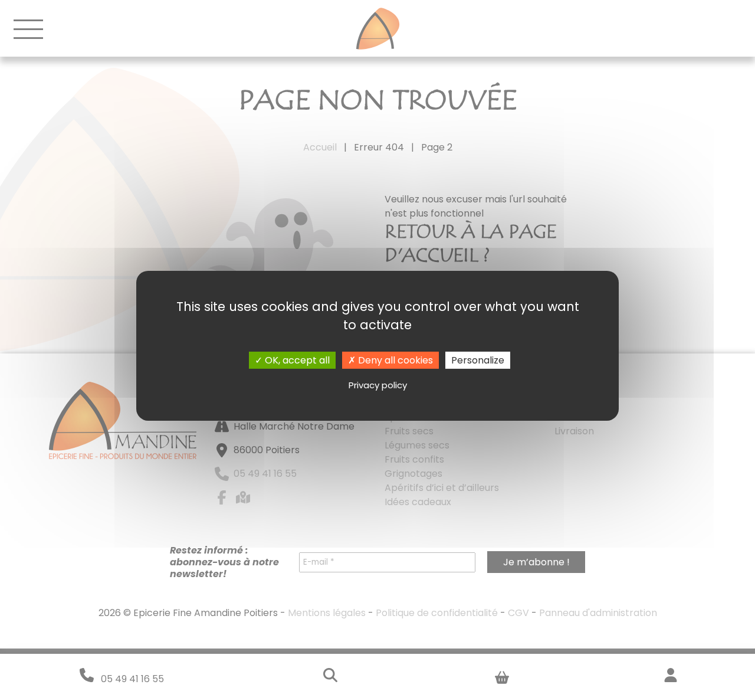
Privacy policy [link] (378, 385)
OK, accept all (296, 359)
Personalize (477, 359)
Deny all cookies (394, 359)
